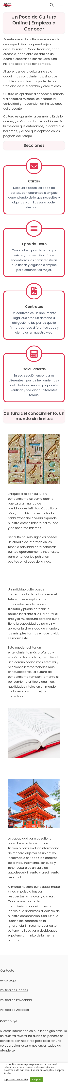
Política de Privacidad (16, 1000)
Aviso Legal (8, 980)
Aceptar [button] (36, 1079)
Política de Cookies (14, 990)
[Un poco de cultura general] (7, 5)
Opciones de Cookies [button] (16, 1079)
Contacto (7, 970)
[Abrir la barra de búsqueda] (52, 5)
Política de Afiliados (14, 1010)
